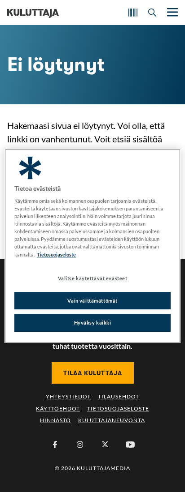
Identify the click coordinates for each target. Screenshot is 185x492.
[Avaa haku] (152, 13)
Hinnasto (55, 420)
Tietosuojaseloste (118, 408)
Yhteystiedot (68, 396)
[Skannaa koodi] (133, 13)
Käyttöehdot (58, 408)
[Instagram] (80, 444)
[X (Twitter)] (105, 444)
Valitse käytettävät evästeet (93, 278)
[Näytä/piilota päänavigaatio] (171, 12)
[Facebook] (55, 444)
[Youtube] (130, 444)
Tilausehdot (118, 396)
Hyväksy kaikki (92, 323)
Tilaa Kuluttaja (92, 372)
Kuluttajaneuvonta (111, 420)
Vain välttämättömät (92, 301)
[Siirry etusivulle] (33, 12)
